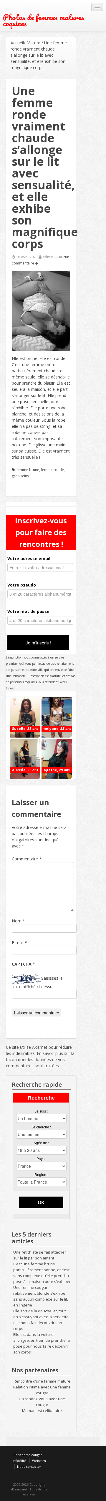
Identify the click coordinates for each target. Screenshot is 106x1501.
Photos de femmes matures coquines (43, 20)
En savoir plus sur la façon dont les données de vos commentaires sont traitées (40, 1059)
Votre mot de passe (28, 611)
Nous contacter (29, 1466)
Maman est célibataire (42, 1410)
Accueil (17, 43)
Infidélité (19, 1460)
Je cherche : (41, 1127)
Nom (16, 921)
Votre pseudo (21, 585)
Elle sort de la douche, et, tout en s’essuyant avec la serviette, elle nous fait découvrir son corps (41, 1319)
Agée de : (41, 1143)
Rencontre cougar (28, 1455)
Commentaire (27, 859)
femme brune (27, 469)
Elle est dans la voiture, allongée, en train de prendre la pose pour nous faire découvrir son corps (41, 1343)
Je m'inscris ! (38, 642)
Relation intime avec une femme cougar (42, 1390)
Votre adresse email (28, 558)
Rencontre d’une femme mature (42, 1381)
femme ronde (52, 469)
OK (41, 1202)
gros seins (20, 475)
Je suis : (41, 1111)
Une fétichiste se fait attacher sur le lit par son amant (39, 1255)
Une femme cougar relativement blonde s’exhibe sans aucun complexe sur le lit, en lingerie (40, 1296)
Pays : (41, 1159)
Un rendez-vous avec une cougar (42, 1401)
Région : (41, 1175)
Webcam (39, 1460)
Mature (33, 43)
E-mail (18, 942)
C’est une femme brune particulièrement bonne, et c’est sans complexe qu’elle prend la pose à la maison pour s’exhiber (42, 1272)
